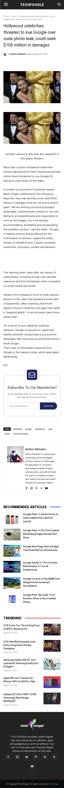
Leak (50, 429)
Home (6, 16)
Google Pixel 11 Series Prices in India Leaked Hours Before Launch (40, 518)
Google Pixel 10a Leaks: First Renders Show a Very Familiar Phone (39, 598)
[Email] (49, 62)
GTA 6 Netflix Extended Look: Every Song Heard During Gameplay (19, 645)
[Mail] (26, 757)
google (29, 429)
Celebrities (17, 429)
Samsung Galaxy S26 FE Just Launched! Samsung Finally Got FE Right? (20, 663)
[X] (25, 62)
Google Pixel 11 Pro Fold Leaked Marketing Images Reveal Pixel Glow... (41, 534)
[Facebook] (17, 62)
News (7, 433)
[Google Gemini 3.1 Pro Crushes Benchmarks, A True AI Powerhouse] (11, 567)
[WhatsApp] (41, 62)
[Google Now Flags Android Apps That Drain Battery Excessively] (11, 551)
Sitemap (54, 783)
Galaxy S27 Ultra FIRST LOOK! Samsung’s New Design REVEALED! (20, 697)
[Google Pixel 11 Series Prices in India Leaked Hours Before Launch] (11, 518)
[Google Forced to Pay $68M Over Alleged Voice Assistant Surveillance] (11, 583)
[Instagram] (31, 487)
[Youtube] (46, 487)
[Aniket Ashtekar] (5, 54)
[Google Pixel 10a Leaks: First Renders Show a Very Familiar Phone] (11, 599)
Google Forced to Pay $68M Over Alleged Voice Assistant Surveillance (41, 582)
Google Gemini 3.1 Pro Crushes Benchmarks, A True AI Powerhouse (40, 566)
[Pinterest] (33, 62)
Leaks (14, 16)
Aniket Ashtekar (18, 54)
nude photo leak (20, 433)
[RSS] (45, 757)
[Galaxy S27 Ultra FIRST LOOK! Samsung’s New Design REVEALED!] (52, 698)
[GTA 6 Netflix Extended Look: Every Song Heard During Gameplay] (52, 646)
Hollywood (40, 429)
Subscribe (48, 406)
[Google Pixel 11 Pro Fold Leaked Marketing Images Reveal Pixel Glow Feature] (11, 534)
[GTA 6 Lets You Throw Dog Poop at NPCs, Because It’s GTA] (52, 629)
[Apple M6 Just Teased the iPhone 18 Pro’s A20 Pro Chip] (52, 682)
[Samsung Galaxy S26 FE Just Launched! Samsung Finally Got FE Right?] (52, 664)
